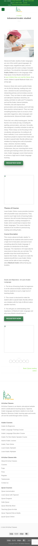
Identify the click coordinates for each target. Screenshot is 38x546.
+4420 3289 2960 (29, 0)
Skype (25, 3)
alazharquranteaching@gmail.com (21, 4)
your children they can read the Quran (17, 77)
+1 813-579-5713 (16, 0)
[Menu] (3, 9)
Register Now (13, 318)
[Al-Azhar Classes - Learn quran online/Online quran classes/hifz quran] (19, 9)
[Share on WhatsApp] (10, 361)
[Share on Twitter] (17, 361)
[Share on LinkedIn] (27, 361)
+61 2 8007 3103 (17, 2)
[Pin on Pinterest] (24, 361)
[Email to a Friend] (20, 361)
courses (19, 15)
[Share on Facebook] (13, 361)
